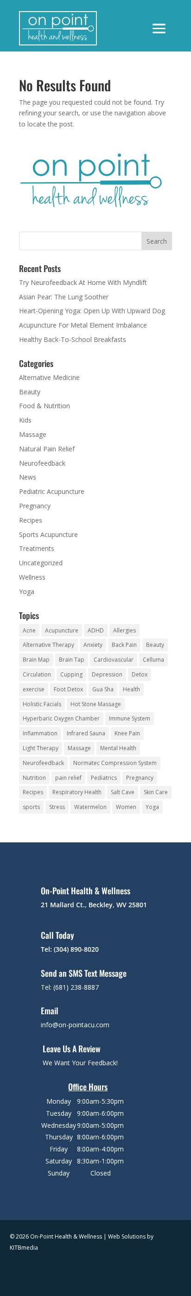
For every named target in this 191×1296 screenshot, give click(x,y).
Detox (139, 674)
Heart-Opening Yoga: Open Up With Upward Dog (92, 310)
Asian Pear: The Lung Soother (63, 296)
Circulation (37, 674)
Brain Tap (71, 660)
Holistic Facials (42, 704)
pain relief (68, 778)
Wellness (32, 577)
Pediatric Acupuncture (51, 491)
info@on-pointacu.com (75, 1024)
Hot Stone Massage (95, 704)
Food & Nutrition (44, 405)
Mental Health (118, 748)
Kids (25, 420)
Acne (29, 630)
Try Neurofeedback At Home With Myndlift (83, 282)
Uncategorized (41, 562)
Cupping (71, 674)
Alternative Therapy (48, 645)
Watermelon (90, 807)
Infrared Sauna (86, 733)
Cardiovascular (114, 660)
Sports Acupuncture (48, 534)
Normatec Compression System (115, 763)
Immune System (129, 718)
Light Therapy (40, 748)
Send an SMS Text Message (84, 973)
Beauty (29, 391)
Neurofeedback (42, 463)
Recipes (30, 520)
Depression (107, 674)
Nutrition (34, 778)
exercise (34, 689)
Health (131, 689)
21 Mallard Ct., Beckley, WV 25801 (94, 904)
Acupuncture (61, 630)
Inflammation (40, 733)
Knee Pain (127, 733)
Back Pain (124, 645)
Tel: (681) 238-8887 (70, 987)
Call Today (57, 935)
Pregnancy (35, 505)
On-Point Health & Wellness (85, 891)
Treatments (36, 548)
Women (126, 807)
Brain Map (36, 660)
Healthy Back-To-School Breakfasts (72, 339)
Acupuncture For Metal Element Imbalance (83, 325)
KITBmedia (24, 1248)
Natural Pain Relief (47, 448)
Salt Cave (122, 792)
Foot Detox (68, 689)
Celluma (153, 660)
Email (49, 1011)
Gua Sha (103, 689)
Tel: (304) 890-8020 (70, 949)
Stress (57, 807)
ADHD (96, 630)
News (27, 477)
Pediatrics (104, 778)
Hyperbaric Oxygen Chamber (61, 718)
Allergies (124, 630)
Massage (32, 434)
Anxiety (92, 645)
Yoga (26, 591)
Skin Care (156, 792)
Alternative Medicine (49, 377)
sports (31, 807)
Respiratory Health (77, 792)
